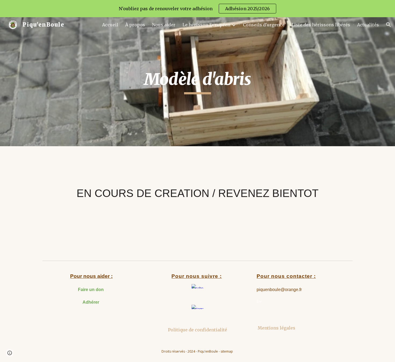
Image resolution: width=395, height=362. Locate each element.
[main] (197, 81)
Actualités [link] (368, 24)
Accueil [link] (110, 24)
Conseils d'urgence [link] (264, 24)
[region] (197, 8)
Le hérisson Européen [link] (206, 24)
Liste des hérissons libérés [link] (321, 24)
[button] (388, 24)
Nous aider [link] (163, 24)
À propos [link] (135, 24)
